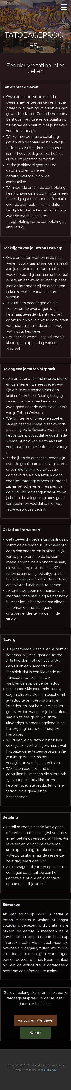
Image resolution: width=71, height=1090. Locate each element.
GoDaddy (50, 1069)
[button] (65, 7)
